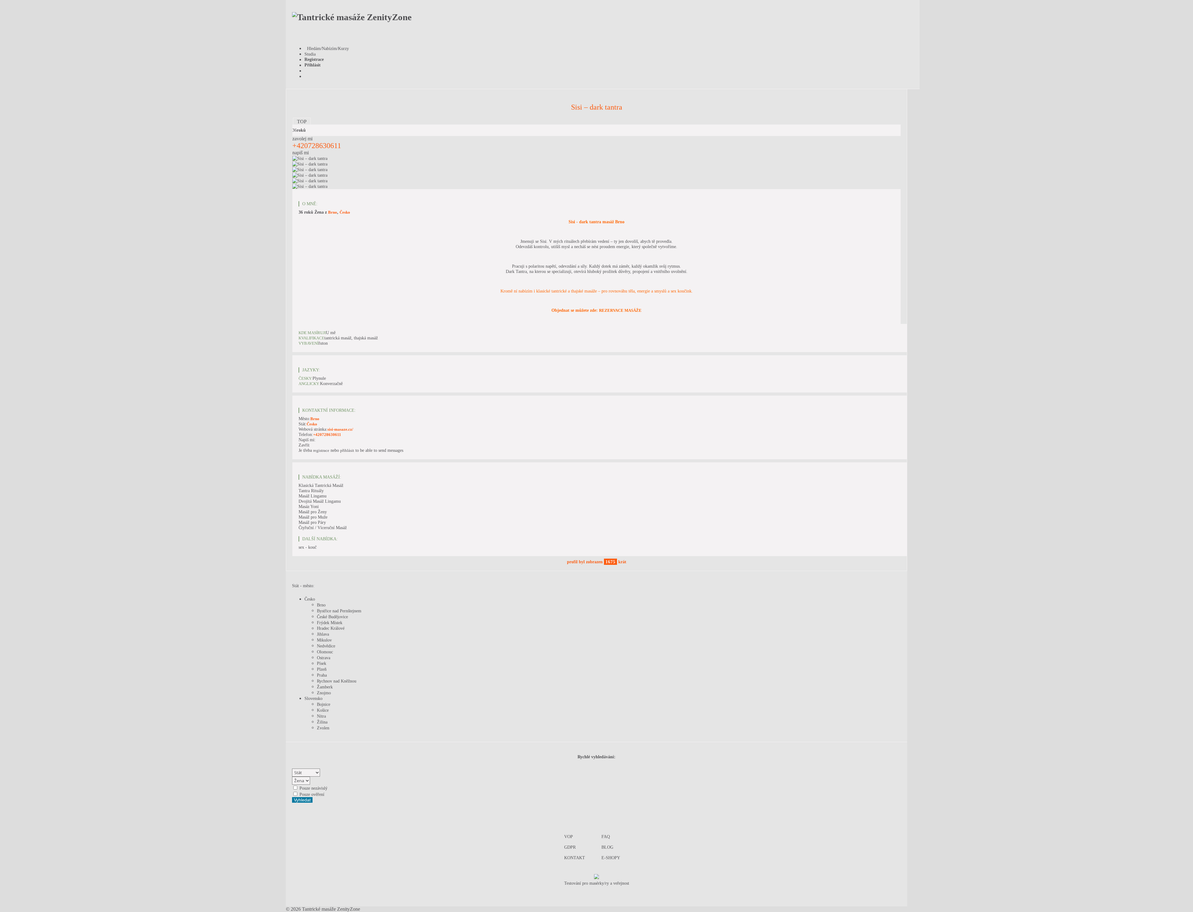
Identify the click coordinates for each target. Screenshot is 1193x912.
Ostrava (323, 657)
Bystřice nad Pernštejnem (339, 610)
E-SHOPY (610, 857)
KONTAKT (574, 857)
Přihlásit (312, 64)
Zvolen (323, 727)
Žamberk (325, 686)
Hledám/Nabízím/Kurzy (326, 48)
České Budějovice (332, 616)
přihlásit (347, 450)
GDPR (570, 847)
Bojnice (323, 704)
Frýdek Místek (329, 622)
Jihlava (323, 634)
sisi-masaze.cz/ (340, 429)
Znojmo (324, 692)
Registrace (314, 59)
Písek (321, 663)
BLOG (607, 847)
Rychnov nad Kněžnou (336, 680)
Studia (310, 54)
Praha (322, 675)
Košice (323, 710)
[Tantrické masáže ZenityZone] (352, 17)
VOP (568, 836)
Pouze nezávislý (312, 788)
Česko (345, 212)
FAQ (605, 836)
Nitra (321, 716)
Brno (332, 212)
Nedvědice (326, 645)
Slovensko (313, 698)
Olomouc (325, 651)
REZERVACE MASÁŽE (620, 310)
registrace (321, 450)
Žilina (322, 721)
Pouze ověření (311, 794)
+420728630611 (316, 146)
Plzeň (322, 669)
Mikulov (324, 639)
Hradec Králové (331, 628)
